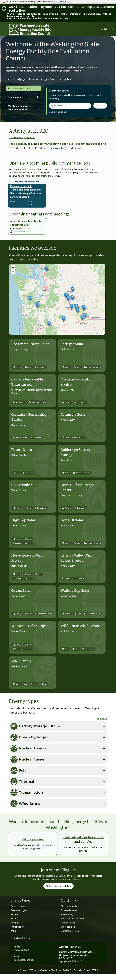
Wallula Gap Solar (75, 591)
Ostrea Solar (21, 591)
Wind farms (29, 804)
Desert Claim (21, 450)
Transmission (31, 792)
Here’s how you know (63, 2)
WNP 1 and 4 (21, 661)
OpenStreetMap (95, 334)
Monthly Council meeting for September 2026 (26, 222)
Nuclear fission (32, 748)
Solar (23, 770)
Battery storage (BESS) (39, 726)
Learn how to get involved (22, 137)
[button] (72, 289)
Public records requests (72, 918)
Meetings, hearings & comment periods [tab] (20, 107)
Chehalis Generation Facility (77, 381)
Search (100, 105)
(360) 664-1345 (21, 950)
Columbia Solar (73, 414)
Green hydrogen (34, 737)
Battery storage (18, 906)
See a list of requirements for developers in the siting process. (32, 847)
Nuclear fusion (32, 759)
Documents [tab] (14, 97)
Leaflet (87, 334)
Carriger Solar (72, 344)
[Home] (32, 29)
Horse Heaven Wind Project (27, 557)
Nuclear (15, 914)
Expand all (102, 718)
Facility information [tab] (19, 88)
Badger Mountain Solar (30, 344)
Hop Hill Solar (72, 520)
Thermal (26, 781)
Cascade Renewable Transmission (27, 381)
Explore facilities (69, 910)
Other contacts (68, 926)
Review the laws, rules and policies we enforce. (83, 849)
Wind (13, 930)
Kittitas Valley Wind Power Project (77, 557)
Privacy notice (68, 922)
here (66, 18)
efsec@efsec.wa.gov (23, 959)
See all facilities (57, 111)
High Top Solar (23, 520)
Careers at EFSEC (70, 930)
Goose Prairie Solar (26, 485)
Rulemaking (67, 914)
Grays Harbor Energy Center (77, 487)
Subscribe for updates (58, 886)
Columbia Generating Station (28, 417)
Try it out (106, 13)
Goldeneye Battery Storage (76, 452)
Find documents (69, 906)
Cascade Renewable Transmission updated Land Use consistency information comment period (26, 191)
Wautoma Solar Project (30, 626)
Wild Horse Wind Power (80, 626)
